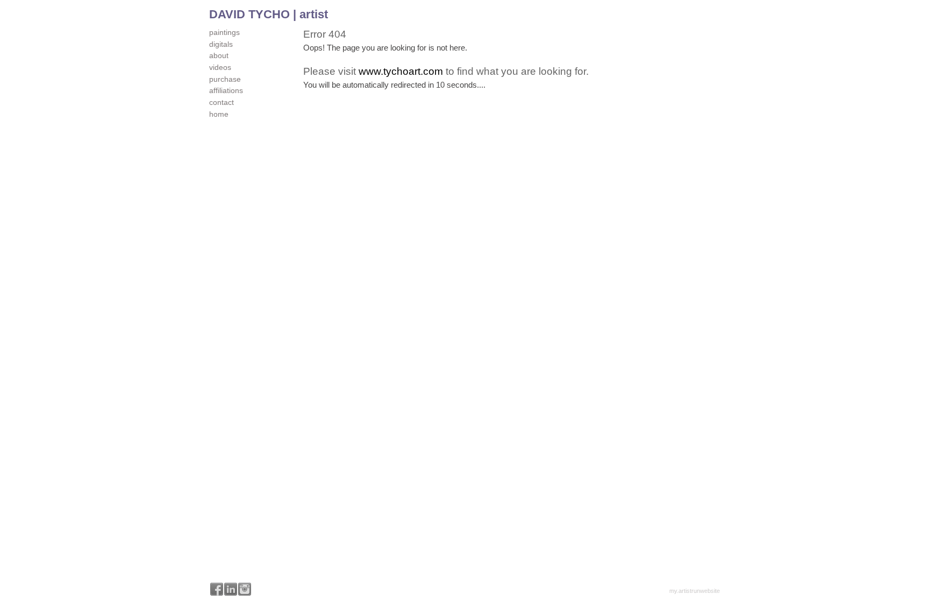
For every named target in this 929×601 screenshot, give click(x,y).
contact (221, 102)
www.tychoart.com (401, 71)
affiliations (226, 90)
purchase (225, 79)
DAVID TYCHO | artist (268, 14)
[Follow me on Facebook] (216, 589)
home (218, 114)
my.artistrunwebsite (694, 591)
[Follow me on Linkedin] (230, 589)
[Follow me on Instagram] (244, 589)
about (218, 55)
